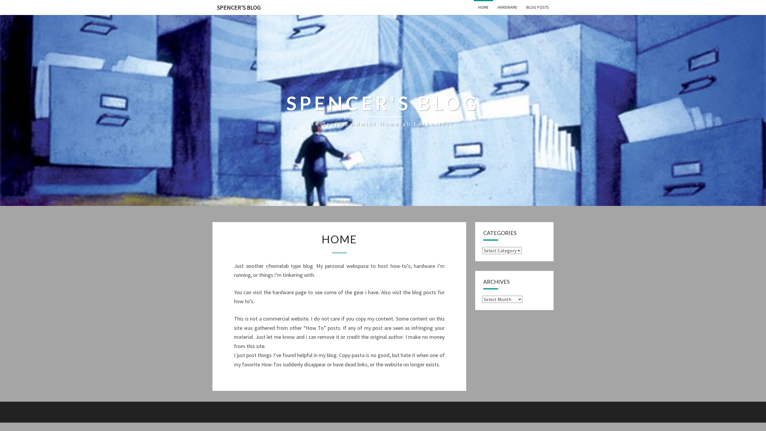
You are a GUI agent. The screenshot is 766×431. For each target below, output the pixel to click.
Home (483, 7)
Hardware (507, 7)
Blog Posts (537, 7)
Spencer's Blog (239, 7)
